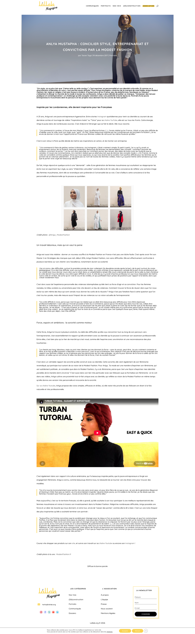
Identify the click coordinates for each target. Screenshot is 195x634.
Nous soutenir (107, 608)
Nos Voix (117, 6)
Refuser (137, 631)
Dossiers (72, 613)
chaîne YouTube (110, 120)
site (73, 543)
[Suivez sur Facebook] (45, 612)
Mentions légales (108, 613)
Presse (104, 604)
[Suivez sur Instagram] (41, 612)
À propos (105, 595)
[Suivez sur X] (49, 612)
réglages (110, 632)
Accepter (125, 631)
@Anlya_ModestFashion (59, 235)
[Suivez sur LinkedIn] (57, 612)
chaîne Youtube (105, 543)
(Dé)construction (131, 6)
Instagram (101, 116)
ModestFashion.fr (63, 554)
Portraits (106, 6)
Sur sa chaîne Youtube (46, 385)
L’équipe (104, 599)
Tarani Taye (87, 55)
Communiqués (92, 6)
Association (148, 6)
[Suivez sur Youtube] (53, 612)
